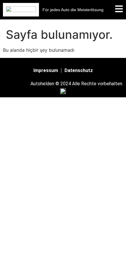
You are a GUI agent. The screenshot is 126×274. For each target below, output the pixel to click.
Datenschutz (78, 70)
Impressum (45, 70)
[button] (73, 9)
